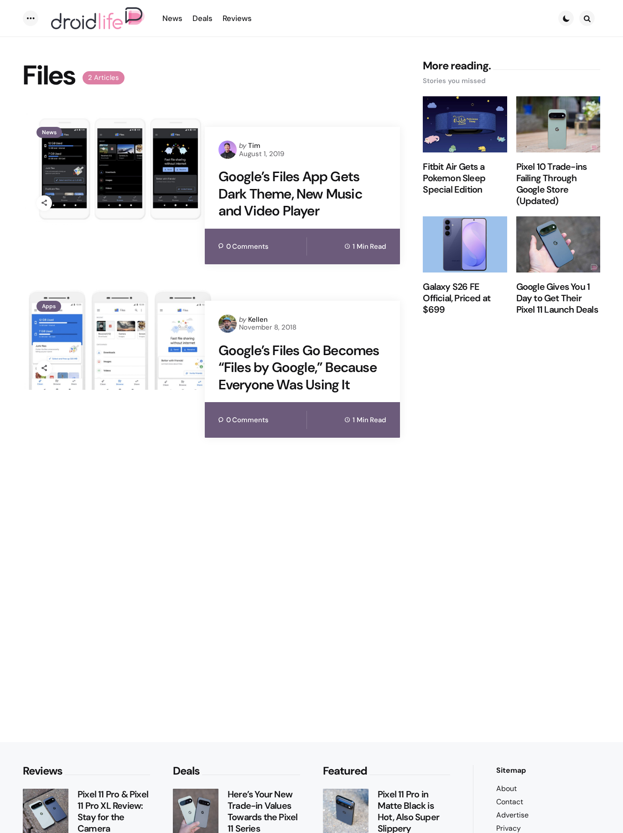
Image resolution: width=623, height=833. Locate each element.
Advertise (512, 815)
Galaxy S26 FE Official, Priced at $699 (456, 299)
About (506, 788)
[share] (44, 203)
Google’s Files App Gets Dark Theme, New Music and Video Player (290, 194)
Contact (509, 802)
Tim (254, 145)
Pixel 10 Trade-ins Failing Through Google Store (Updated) (551, 184)
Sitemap (511, 770)
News (49, 132)
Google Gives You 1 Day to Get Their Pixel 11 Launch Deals (557, 299)
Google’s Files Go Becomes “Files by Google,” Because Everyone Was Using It (298, 367)
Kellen (258, 319)
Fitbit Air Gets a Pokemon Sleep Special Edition (454, 179)
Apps (49, 306)
